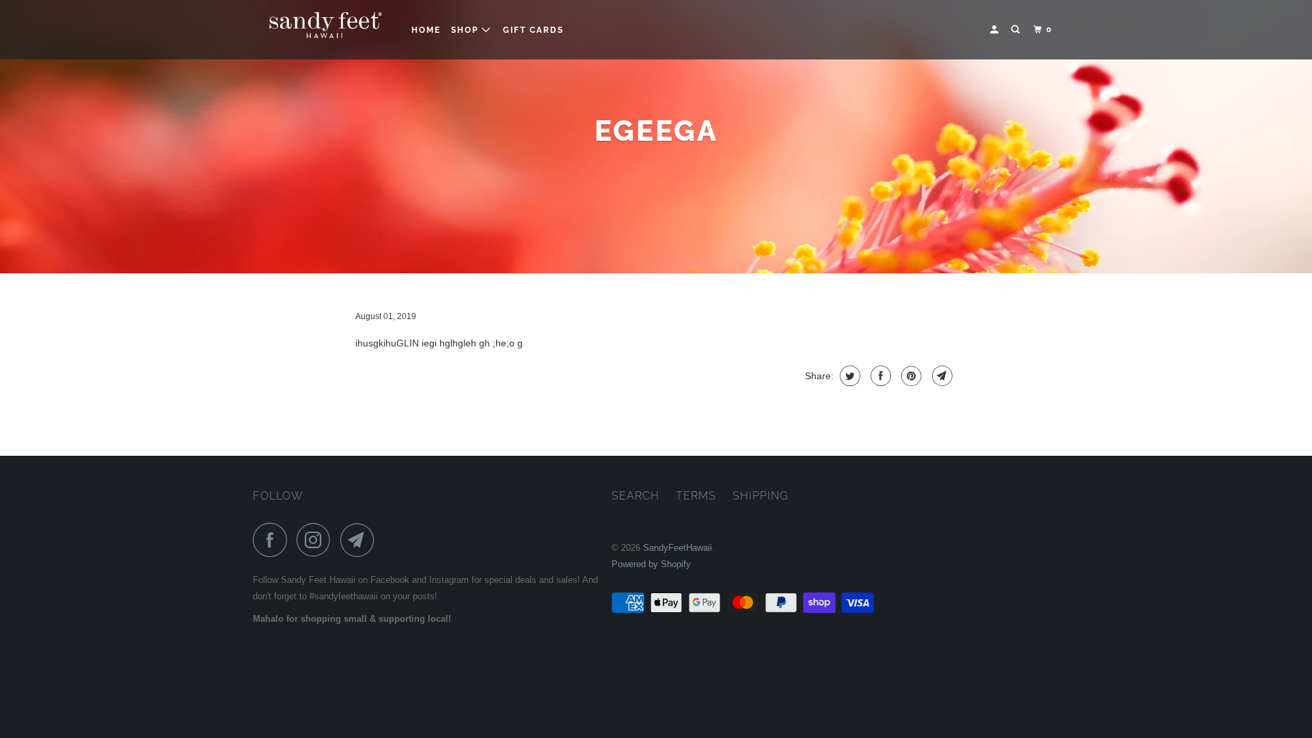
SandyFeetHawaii (677, 548)
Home (426, 30)
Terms (696, 495)
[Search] (1017, 29)
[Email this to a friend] (941, 376)
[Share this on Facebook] (879, 376)
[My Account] (995, 29)
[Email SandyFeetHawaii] (360, 540)
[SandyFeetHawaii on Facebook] (273, 540)
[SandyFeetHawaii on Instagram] (317, 540)
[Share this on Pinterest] (910, 376)
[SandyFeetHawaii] (323, 29)
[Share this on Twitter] (848, 376)
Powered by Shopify (651, 564)
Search (635, 495)
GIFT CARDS (533, 30)
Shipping (760, 495)
